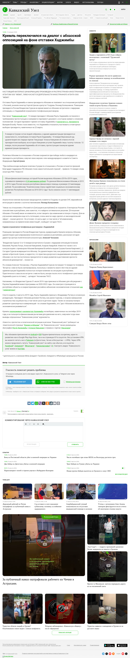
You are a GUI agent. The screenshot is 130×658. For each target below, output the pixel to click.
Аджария (12, 15)
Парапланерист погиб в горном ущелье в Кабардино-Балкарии (28, 470)
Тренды (23, 2)
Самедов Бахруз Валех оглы (100, 323)
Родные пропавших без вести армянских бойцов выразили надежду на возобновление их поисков (107, 78)
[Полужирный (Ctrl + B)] (26, 424)
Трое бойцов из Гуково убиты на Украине (83, 464)
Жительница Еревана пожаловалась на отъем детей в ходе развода (107, 182)
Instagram (19, 346)
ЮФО (15, 21)
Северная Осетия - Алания (80, 18)
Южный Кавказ (7, 21)
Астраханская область (47, 15)
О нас (68, 645)
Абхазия (5, 15)
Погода (100, 2)
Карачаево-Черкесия (9, 18)
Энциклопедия (48, 2)
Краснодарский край (23, 18)
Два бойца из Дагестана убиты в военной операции (24, 464)
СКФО (91, 18)
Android (33, 334)
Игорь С (19, 411)
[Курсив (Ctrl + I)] (30, 424)
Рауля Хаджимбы (19, 328)
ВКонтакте (29, 346)
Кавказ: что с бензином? (12, 24)
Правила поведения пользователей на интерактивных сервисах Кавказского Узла (45, 653)
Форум (59, 2)
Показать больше (65, 632)
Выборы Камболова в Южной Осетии (65, 24)
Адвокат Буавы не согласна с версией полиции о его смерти (104, 139)
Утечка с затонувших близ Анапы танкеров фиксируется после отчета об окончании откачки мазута (112, 506)
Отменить (75, 444)
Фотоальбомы (88, 2)
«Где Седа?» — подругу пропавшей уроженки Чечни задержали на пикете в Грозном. (105, 547)
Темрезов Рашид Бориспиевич (101, 267)
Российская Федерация (50, 18)
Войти (123, 9)
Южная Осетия (120, 18)
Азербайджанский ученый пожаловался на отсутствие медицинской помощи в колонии (79, 506)
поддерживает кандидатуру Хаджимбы (26, 311)
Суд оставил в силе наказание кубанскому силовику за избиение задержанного (48, 506)
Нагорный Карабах (36, 18)
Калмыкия (110, 15)
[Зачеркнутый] (38, 424)
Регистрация (31, 444)
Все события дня (121, 474)
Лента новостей (14, 28)
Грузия (73, 15)
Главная (5, 28)
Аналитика (34, 2)
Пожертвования (94, 645)
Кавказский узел (19, 116)
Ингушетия (88, 15)
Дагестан (80, 15)
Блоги (68, 2)
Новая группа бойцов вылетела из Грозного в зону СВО (89, 471)
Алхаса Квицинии (36, 328)
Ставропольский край (101, 18)
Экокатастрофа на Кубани (118, 24)
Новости (6, 2)
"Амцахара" (65, 328)
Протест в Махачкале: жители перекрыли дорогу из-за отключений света (106, 585)
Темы (15, 2)
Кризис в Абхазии (31, 325)
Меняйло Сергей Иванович (100, 295)
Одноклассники (43, 346)
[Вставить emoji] (43, 424)
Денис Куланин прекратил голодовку (104, 223)
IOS (40, 334)
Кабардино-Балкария (99, 15)
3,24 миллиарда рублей (36, 181)
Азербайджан (27, 15)
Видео (76, 2)
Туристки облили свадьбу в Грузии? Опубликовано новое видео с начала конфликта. (22, 627)
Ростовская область (65, 18)
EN (126, 2)
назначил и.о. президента (68, 122)
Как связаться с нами (80, 645)
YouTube (21, 349)
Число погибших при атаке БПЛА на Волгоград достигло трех (91, 457)
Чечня (111, 18)
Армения (36, 15)
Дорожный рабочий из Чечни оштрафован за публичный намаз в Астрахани (16, 506)
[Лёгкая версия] (119, 2)
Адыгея (19, 15)
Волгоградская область (62, 15)
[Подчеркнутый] (34, 424)
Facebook (9, 346)
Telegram (30, 340)
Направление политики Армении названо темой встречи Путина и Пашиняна (105, 104)
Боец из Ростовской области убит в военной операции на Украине (30, 457)
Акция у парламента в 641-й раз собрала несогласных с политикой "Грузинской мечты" (105, 57)
